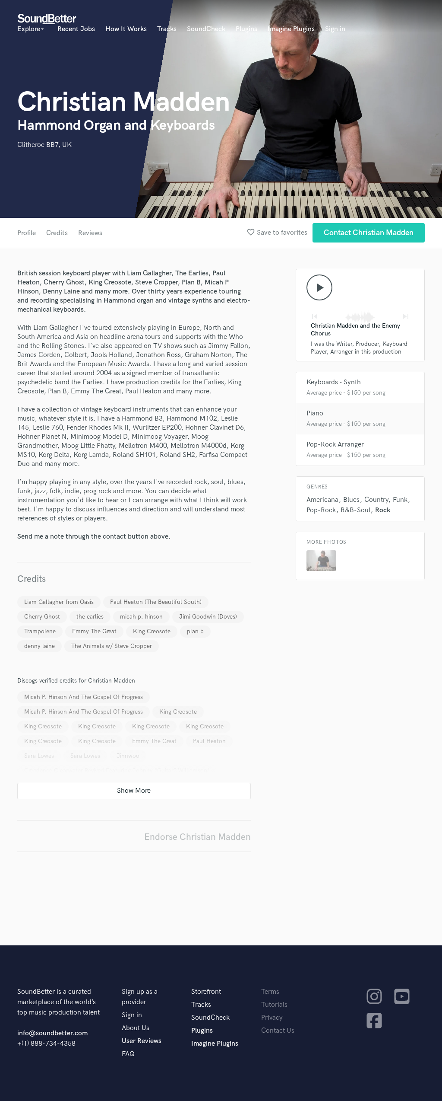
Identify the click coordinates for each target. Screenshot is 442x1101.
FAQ (128, 1054)
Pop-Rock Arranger (335, 444)
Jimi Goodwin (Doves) (208, 616)
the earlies (90, 616)
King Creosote (151, 631)
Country (376, 500)
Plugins (246, 29)
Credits (57, 233)
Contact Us (277, 1031)
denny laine (39, 646)
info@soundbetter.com (52, 1033)
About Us (135, 1028)
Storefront (206, 992)
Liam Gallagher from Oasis (59, 602)
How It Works (126, 29)
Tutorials (274, 1005)
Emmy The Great (94, 631)
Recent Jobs (76, 29)
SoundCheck (206, 29)
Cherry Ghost (42, 616)
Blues (351, 500)
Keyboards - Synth (333, 382)
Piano (314, 413)
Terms (270, 992)
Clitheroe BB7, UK (44, 145)
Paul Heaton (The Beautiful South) (156, 602)
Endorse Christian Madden (197, 837)
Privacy (272, 1018)
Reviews (90, 233)
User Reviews (141, 1041)
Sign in (335, 29)
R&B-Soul (355, 510)
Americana (322, 500)
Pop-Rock (321, 510)
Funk (400, 500)
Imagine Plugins (291, 29)
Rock (383, 510)
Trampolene (40, 631)
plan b (195, 631)
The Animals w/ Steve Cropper (111, 646)
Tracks (167, 29)
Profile (26, 233)
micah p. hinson (141, 616)
